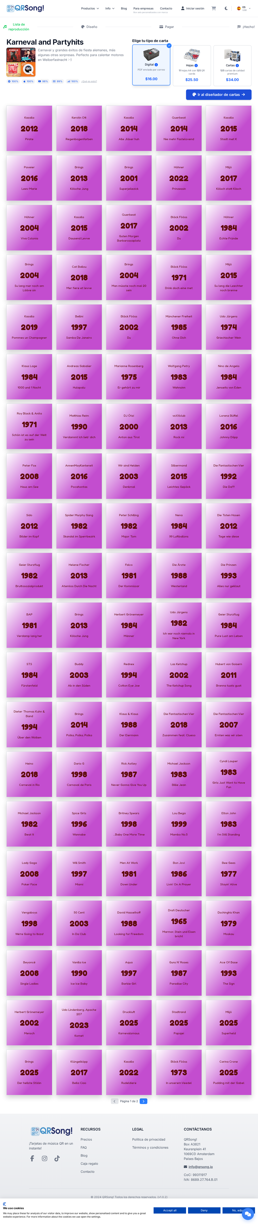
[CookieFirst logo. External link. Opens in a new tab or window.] (4, 1204)
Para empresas (143, 8)
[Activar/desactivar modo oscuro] (226, 8)
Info (107, 8)
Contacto (166, 8)
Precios (86, 1139)
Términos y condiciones (150, 1147)
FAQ (84, 1147)
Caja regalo (89, 1163)
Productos (88, 8)
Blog (124, 8)
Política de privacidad (148, 1139)
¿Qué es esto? (89, 81)
